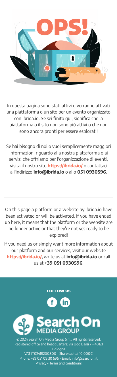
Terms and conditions (65, 363)
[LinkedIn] (65, 306)
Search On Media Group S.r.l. (50, 339)
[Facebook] (52, 306)
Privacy (41, 363)
